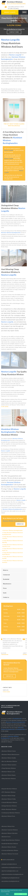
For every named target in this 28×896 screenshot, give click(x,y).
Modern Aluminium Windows (9, 809)
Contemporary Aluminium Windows (11, 813)
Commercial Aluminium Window (10, 850)
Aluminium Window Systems (9, 765)
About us (5, 570)
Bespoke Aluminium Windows (9, 788)
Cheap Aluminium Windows (9, 768)
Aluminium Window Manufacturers (10, 754)
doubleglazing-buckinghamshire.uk (10, 878)
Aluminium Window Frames (9, 751)
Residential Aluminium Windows (10, 843)
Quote (4, 593)
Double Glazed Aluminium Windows (11, 840)
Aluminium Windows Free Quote (10, 854)
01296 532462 (13, 9)
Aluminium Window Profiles (9, 799)
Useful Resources (8, 859)
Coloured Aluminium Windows (9, 802)
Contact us (6, 597)
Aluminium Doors (6, 836)
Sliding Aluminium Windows (9, 778)
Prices (5, 588)
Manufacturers (7, 583)
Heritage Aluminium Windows (9, 806)
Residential (6, 579)
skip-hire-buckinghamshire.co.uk (10, 871)
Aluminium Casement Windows (10, 830)
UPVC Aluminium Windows (8, 792)
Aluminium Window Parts (8, 826)
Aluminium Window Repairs (9, 775)
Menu (24, 12)
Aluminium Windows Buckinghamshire (13, 530)
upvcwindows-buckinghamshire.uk (10, 881)
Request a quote (9, 12)
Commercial (6, 574)
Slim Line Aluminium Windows (9, 761)
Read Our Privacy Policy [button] (5, 891)
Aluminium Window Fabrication (10, 833)
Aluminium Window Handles (9, 758)
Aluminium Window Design (8, 795)
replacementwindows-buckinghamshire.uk (12, 874)
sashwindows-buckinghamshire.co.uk (11, 867)
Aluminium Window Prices (8, 816)
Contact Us (20, 524)
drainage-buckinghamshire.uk (9, 864)
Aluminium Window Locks (8, 771)
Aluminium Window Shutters (9, 847)
